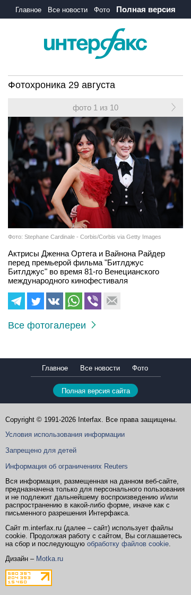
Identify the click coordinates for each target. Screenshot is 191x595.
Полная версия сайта (96, 391)
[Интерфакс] (95, 56)
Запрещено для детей (40, 450)
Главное (28, 10)
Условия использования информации (65, 434)
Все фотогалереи (49, 325)
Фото (102, 10)
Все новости (68, 10)
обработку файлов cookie (128, 544)
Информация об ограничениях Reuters (66, 466)
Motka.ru (49, 559)
